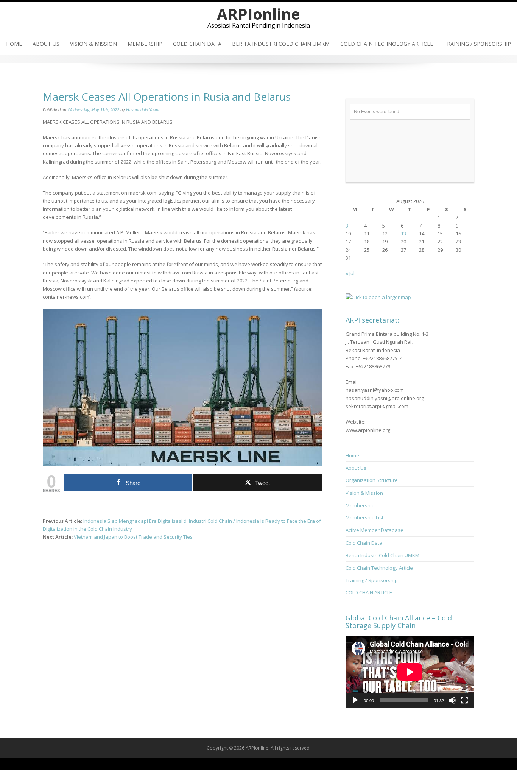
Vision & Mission (93, 43)
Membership (145, 43)
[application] (410, 672)
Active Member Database (374, 530)
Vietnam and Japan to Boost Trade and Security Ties (133, 536)
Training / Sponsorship (477, 43)
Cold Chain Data (197, 43)
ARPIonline (258, 13)
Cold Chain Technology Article (386, 43)
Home (14, 43)
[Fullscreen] (464, 700)
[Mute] (452, 700)
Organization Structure (372, 480)
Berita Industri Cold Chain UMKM (281, 43)
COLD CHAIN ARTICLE (369, 592)
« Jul (350, 273)
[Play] (355, 700)
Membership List (364, 517)
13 (403, 233)
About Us (46, 43)
